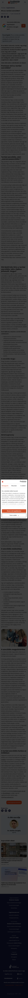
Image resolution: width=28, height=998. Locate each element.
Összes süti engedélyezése (14, 511)
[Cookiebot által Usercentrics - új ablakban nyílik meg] (20, 482)
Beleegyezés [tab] (5, 485)
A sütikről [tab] (22, 485)
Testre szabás (13, 515)
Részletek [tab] (14, 485)
